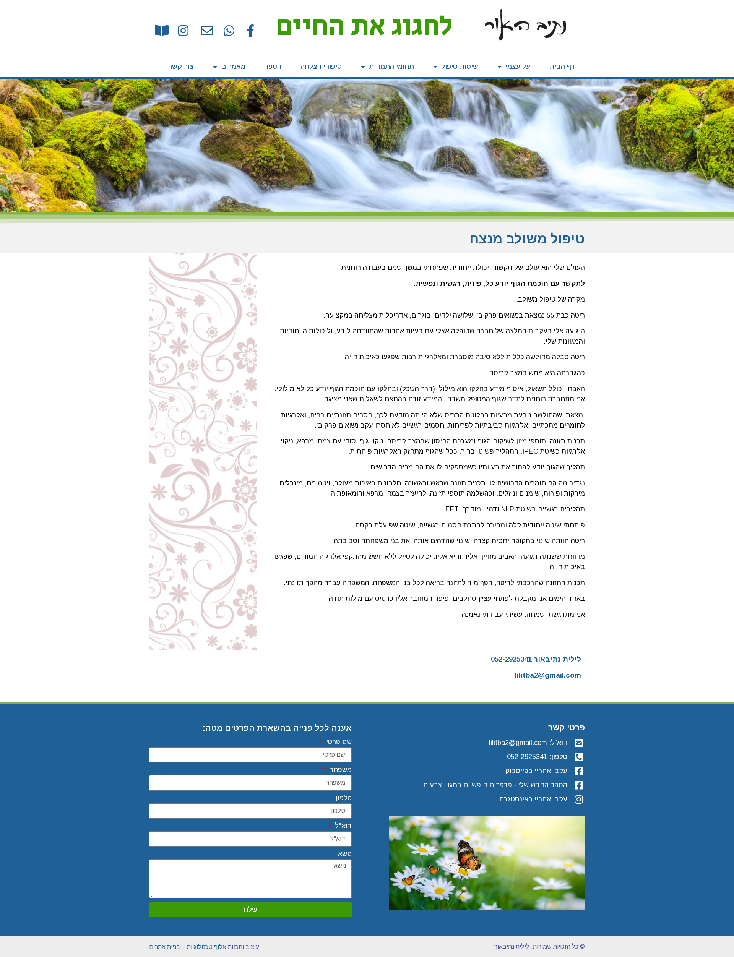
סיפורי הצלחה (321, 66)
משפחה (339, 770)
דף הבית (562, 66)
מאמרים (233, 66)
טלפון (344, 798)
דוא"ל (342, 826)
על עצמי (517, 66)
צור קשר (181, 66)
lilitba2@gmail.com (548, 675)
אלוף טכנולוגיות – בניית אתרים (187, 947)
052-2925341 (511, 659)
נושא (345, 854)
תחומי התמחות (391, 66)
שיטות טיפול (459, 66)
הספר (273, 66)
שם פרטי (338, 742)
